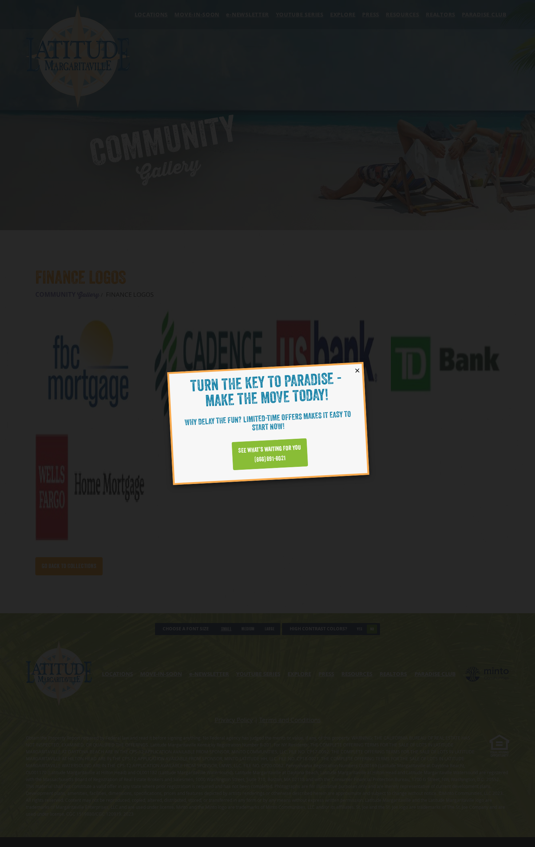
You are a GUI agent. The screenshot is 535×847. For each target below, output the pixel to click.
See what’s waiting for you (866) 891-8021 (269, 454)
